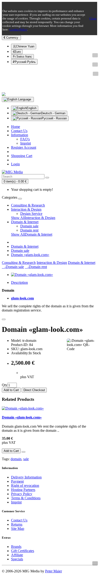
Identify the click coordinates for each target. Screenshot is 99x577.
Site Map (17, 529)
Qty (4, 385)
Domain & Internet (24, 222)
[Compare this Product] (4, 319)
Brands (16, 547)
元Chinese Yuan (23, 46)
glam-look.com (22, 298)
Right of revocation (25, 486)
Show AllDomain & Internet (31, 234)
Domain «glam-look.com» (30, 255)
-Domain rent (36, 267)
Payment (17, 481)
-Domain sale (13, 267)
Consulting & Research (28, 205)
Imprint (25, 143)
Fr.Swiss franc (22, 56)
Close (92, 18)
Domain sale (29, 226)
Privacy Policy (21, 494)
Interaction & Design (26, 209)
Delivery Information (26, 477)
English (31, 108)
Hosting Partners (23, 490)
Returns (16, 524)
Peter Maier (53, 571)
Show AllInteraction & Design (33, 218)
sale (26, 459)
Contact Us (19, 520)
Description (19, 282)
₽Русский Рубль (24, 62)
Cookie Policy (18, 29)
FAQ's (25, 139)
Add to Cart (11, 390)
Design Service (31, 214)
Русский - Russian (54, 118)
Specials (17, 559)
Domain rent (29, 230)
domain (16, 459)
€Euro (17, 51)
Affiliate (17, 555)
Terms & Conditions (26, 498)
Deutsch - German (53, 113)
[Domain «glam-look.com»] (32, 275)
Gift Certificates (22, 551)
